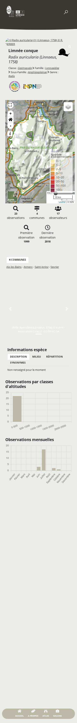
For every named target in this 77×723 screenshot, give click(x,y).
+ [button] (10, 113)
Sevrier (55, 267)
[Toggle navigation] (66, 11)
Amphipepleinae (37, 72)
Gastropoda (25, 68)
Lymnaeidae (52, 68)
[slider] (56, 193)
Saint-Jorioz (41, 267)
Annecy (28, 267)
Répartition (54, 356)
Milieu (36, 356)
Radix (11, 76)
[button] (10, 120)
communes (17, 259)
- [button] (10, 126)
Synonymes (18, 362)
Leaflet (62, 201)
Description (18, 356)
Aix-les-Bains (14, 267)
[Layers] (68, 106)
